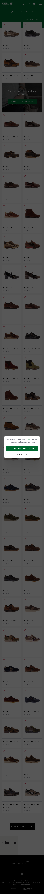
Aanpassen (22, 454)
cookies (28, 439)
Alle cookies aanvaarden (22, 448)
